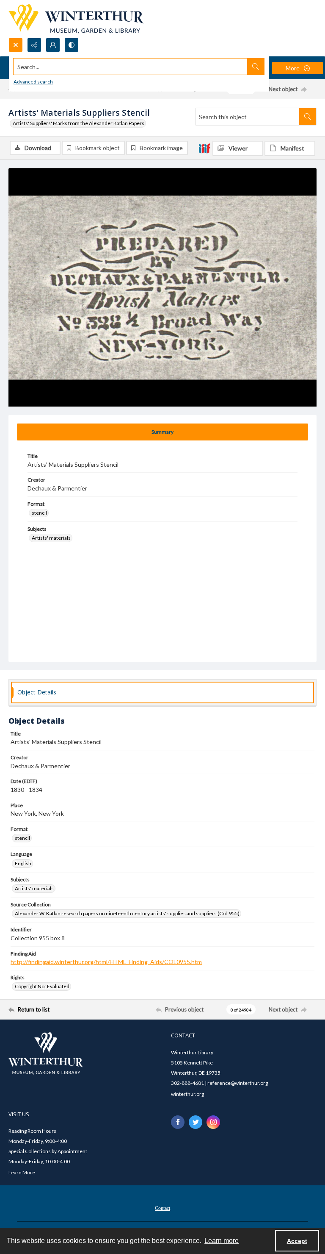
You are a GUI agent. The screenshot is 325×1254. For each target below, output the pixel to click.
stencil (39, 513)
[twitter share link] (195, 1122)
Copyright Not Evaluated (42, 986)
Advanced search (33, 81)
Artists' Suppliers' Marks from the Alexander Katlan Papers (78, 123)
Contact (162, 1208)
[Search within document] (307, 116)
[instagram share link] (213, 1122)
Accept (297, 1240)
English (23, 863)
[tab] (162, 432)
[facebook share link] (178, 1122)
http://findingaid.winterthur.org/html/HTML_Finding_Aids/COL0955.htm (106, 961)
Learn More (21, 1172)
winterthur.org (187, 1094)
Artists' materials (51, 538)
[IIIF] (204, 148)
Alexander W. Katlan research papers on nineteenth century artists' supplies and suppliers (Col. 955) (127, 913)
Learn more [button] (221, 1240)
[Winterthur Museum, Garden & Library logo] (75, 18)
